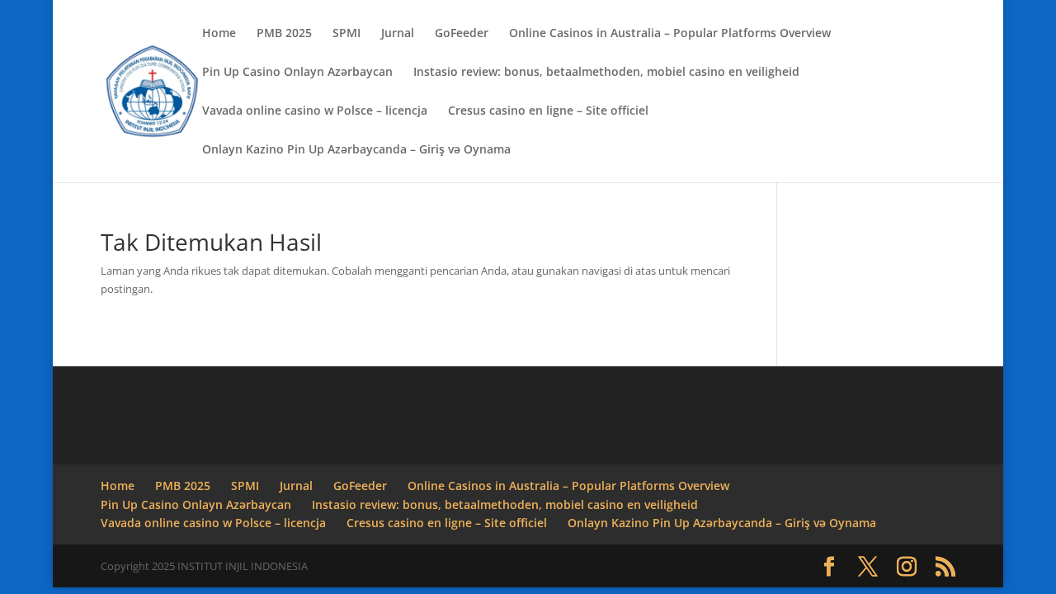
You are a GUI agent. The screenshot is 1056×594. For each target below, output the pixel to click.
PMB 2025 (284, 33)
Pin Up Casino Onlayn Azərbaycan (297, 72)
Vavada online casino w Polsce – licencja (314, 111)
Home (219, 33)
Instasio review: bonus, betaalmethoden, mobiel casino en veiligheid (606, 72)
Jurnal (397, 33)
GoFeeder (461, 33)
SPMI (346, 33)
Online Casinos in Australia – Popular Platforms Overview (670, 33)
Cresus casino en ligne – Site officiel (548, 111)
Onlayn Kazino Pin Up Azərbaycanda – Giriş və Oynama (356, 150)
